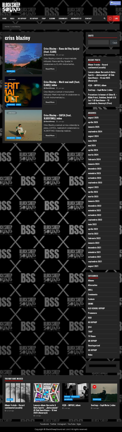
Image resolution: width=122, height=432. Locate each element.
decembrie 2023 (94, 168)
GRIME (90, 303)
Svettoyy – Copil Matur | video (100, 90)
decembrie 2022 (94, 205)
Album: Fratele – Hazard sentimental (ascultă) (98, 66)
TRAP (44, 18)
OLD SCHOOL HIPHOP (96, 308)
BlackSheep (50, 55)
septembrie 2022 (95, 219)
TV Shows (92, 336)
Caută (90, 36)
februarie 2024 (94, 159)
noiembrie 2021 (94, 252)
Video (12, 18)
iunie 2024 (92, 140)
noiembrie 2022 (94, 210)
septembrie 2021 (95, 261)
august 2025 (93, 117)
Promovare (92, 313)
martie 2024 (93, 154)
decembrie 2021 (94, 247)
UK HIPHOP (92, 340)
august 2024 (93, 136)
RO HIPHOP (22, 18)
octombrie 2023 (94, 177)
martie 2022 (93, 233)
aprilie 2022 (93, 229)
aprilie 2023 (93, 191)
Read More (50, 69)
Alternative (92, 285)
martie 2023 (93, 196)
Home (4, 18)
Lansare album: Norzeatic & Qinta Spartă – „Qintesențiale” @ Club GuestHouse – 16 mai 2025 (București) (101, 76)
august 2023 (93, 187)
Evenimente (63, 18)
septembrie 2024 (95, 131)
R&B (90, 317)
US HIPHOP (34, 18)
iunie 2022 (92, 224)
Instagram (61, 424)
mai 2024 (92, 145)
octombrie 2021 (94, 256)
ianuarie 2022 (93, 242)
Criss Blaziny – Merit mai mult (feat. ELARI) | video (23, 92)
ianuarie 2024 (93, 164)
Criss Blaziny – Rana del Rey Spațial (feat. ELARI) (23, 58)
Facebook (44, 424)
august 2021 (93, 266)
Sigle (79, 424)
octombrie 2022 (94, 215)
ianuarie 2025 (93, 126)
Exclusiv (91, 299)
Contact (88, 18)
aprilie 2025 (93, 122)
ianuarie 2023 (93, 201)
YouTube (71, 424)
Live (116, 18)
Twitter (53, 424)
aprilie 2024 (93, 150)
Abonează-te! (76, 18)
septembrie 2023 (95, 182)
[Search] (104, 18)
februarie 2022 (94, 238)
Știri (90, 326)
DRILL (90, 289)
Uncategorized (94, 345)
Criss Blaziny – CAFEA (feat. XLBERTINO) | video (23, 125)
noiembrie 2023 (94, 173)
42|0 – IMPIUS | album (97, 85)
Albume (52, 18)
